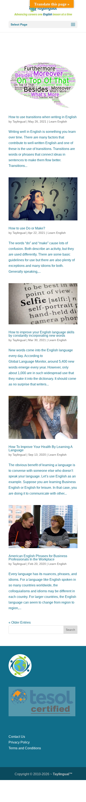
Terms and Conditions (25, 748)
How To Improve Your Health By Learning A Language (40, 448)
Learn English (58, 121)
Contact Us (17, 736)
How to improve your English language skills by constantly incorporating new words (41, 333)
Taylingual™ (62, 774)
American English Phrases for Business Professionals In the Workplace (38, 557)
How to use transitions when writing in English (43, 117)
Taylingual (19, 121)
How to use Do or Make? (27, 228)
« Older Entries (20, 622)
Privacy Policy (19, 742)
